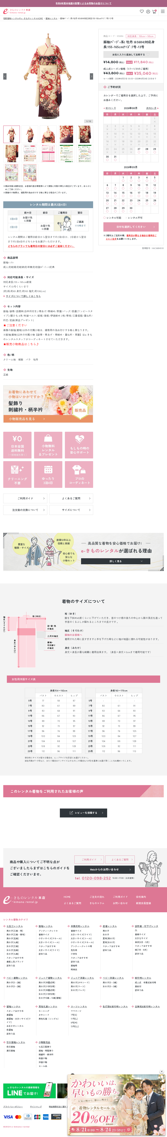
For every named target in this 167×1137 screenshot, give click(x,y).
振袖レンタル (46, 926)
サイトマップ (36, 1106)
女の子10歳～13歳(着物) (50, 997)
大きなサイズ (141, 938)
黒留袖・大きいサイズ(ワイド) (19, 1020)
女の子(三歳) (13, 946)
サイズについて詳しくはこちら (23, 296)
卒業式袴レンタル (80, 926)
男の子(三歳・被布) (16, 934)
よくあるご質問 (72, 903)
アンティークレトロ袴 (81, 946)
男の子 (106, 930)
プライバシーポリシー (13, 1106)
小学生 (74, 953)
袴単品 (74, 969)
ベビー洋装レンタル (113, 977)
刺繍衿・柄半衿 (46, 1054)
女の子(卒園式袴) (47, 990)
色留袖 (10, 1029)
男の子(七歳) (13, 942)
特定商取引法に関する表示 (60, 1106)
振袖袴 (74, 965)
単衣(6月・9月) (142, 942)
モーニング (44, 1010)
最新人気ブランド (15, 961)
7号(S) (74, 1014)
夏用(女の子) (109, 942)
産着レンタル (110, 926)
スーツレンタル (79, 1006)
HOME (67, 896)
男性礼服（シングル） (49, 1018)
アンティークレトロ (48, 930)
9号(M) (74, 1022)
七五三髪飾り (45, 1046)
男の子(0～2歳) (14, 982)
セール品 (43, 1066)
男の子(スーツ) (78, 986)
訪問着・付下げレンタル (146, 927)
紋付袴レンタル (143, 977)
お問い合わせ (120, 903)
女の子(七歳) (13, 953)
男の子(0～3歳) (110, 982)
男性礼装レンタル (48, 1006)
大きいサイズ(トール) (49, 942)
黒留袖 (10, 1014)
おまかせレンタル (15, 1025)
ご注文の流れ (97, 896)
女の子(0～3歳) (110, 986)
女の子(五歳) (13, 950)
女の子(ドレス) (78, 990)
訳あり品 (11, 965)
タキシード (44, 1014)
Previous (5, 76)
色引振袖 (11, 1046)
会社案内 (141, 896)
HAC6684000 (158, 248)
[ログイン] (148, 11)
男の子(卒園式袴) (47, 982)
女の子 (106, 934)
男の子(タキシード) (80, 982)
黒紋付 (138, 986)
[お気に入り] (141, 11)
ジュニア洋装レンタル (82, 977)
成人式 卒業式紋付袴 (145, 982)
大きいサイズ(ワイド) (49, 950)
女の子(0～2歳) (14, 986)
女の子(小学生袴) (47, 994)
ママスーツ (76, 1010)
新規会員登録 (143, 903)
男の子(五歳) (13, 938)
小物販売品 (44, 1042)
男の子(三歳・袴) (15, 930)
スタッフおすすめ (15, 957)
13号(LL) (75, 1026)
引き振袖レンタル (16, 1042)
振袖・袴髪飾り (46, 1050)
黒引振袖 (11, 1050)
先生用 (74, 950)
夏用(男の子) (109, 938)
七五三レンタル (15, 926)
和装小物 (43, 1058)
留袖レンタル (14, 1006)
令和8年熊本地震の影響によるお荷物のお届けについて (84, 3)
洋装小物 (43, 1062)
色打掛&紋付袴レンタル (115, 1006)
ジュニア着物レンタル (50, 977)
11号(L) (74, 1018)
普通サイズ (44, 934)
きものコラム (97, 903)
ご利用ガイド (120, 896)
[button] (162, 1072)
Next (91, 76)
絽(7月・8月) (141, 949)
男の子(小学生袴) (47, 986)
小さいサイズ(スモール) (50, 938)
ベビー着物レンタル (17, 977)
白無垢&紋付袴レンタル (147, 1006)
